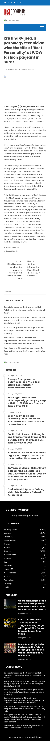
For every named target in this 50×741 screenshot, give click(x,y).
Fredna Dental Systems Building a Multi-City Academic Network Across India (27, 492)
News (6, 562)
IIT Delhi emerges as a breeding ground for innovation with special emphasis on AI (14, 270)
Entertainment (10, 540)
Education (8, 537)
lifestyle (14, 251)
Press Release (10, 573)
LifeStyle (16, 248)
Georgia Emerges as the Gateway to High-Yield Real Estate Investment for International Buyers (24, 310)
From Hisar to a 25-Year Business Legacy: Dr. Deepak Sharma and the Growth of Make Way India (24, 351)
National (7, 558)
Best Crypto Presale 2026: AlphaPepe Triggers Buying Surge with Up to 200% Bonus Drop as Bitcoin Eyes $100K (24, 320)
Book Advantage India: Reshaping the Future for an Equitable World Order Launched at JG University (24, 330)
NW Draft (8, 565)
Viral (26, 737)
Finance (7, 544)
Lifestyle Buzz (10, 555)
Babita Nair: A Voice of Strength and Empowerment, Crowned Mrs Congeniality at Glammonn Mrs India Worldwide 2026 (24, 340)
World (6, 587)
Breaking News (10, 529)
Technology (9, 580)
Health (7, 547)
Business (7, 533)
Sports (7, 576)
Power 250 (8, 569)
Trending (8, 583)
